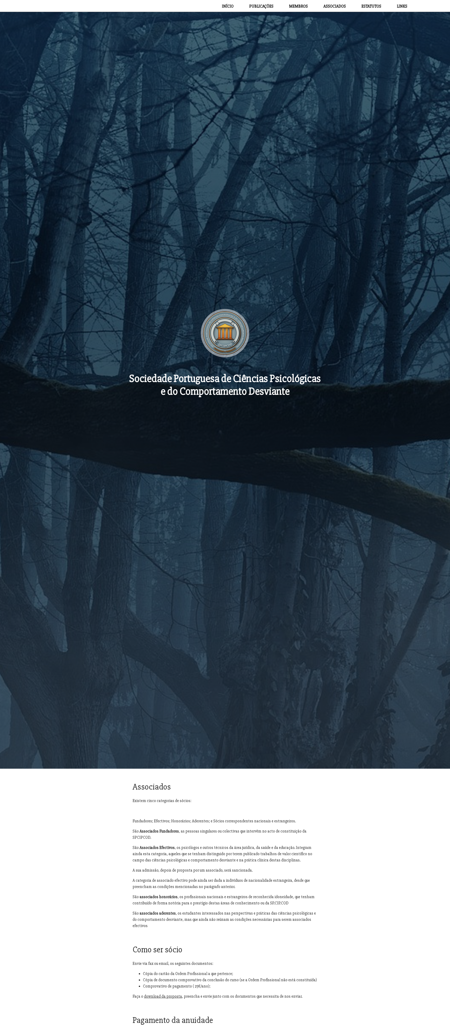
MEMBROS (298, 6)
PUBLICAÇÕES (261, 6)
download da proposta (163, 996)
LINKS (402, 6)
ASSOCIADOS (334, 6)
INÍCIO (228, 6)
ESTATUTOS (371, 6)
